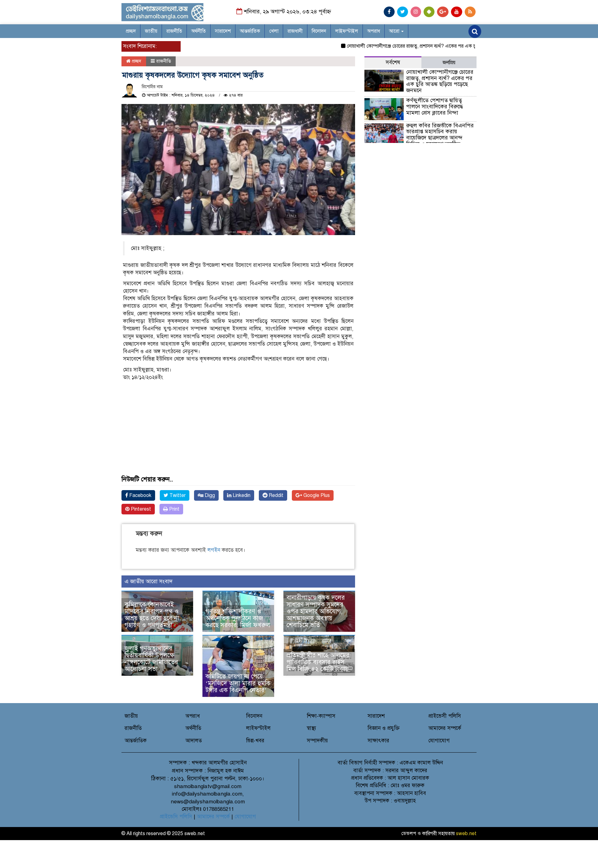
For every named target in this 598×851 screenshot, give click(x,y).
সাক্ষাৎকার (378, 740)
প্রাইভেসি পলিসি (176, 816)
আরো (395, 31)
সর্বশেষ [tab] (393, 62)
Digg (209, 495)
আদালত (193, 740)
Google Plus (316, 495)
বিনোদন (319, 31)
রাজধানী (295, 31)
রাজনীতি (174, 31)
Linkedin (240, 495)
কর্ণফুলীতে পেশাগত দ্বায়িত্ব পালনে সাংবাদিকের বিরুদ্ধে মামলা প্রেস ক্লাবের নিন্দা (434, 106)
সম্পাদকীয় (317, 740)
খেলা (273, 31)
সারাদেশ (223, 31)
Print (173, 509)
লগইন (213, 550)
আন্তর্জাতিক (250, 31)
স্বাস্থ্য (311, 728)
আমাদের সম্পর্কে (444, 728)
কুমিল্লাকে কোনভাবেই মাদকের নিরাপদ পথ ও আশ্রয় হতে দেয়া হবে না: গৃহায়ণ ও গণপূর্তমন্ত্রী (154, 615)
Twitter (177, 495)
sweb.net (466, 833)
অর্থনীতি (198, 31)
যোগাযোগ (439, 740)
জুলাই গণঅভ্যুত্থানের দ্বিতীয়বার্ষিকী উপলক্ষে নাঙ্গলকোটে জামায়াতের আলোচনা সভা (151, 659)
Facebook (139, 495)
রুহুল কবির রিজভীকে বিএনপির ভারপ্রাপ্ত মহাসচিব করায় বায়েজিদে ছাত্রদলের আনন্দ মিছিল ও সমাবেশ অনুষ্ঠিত (440, 134)
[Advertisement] (238, 432)
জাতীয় (151, 31)
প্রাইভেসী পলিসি (444, 716)
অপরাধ (373, 31)
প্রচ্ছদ (131, 31)
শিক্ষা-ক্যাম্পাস (321, 716)
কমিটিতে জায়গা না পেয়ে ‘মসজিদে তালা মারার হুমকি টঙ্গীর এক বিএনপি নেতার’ (238, 683)
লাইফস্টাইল (346, 31)
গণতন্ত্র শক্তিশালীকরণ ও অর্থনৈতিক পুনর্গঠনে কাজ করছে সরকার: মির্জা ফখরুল (238, 618)
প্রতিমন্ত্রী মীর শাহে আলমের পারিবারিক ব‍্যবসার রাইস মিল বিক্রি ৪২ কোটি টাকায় (318, 662)
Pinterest (140, 509)
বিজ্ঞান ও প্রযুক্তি (384, 728)
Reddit (275, 495)
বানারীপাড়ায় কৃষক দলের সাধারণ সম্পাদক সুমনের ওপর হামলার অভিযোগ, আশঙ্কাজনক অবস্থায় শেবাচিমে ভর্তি (316, 611)
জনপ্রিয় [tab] (449, 62)
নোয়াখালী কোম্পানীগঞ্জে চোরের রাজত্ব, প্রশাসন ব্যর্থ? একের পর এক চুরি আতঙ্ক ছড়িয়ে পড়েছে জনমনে (426, 46)
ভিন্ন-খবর (255, 740)
